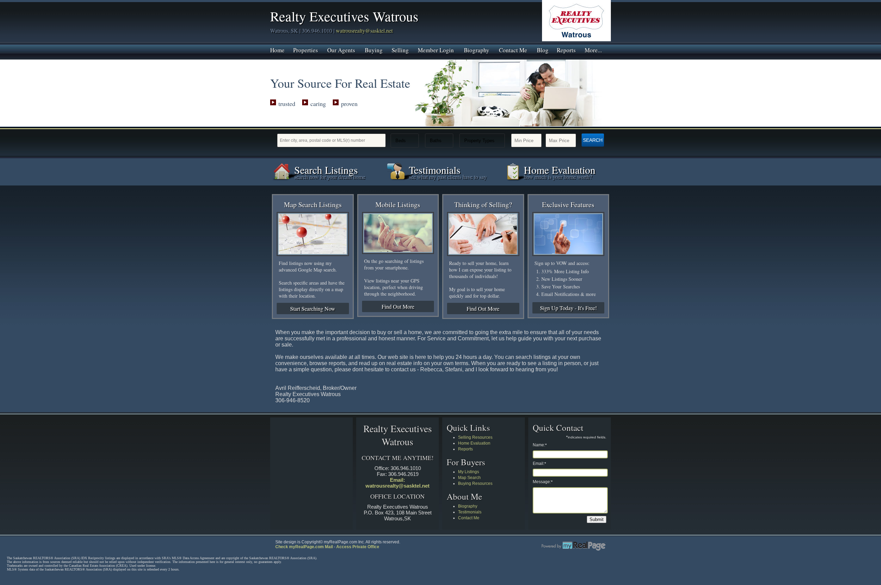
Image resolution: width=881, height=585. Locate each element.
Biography (476, 49)
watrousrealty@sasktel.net (364, 30)
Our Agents (341, 49)
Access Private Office (357, 546)
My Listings (468, 471)
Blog (543, 49)
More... (593, 49)
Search (593, 140)
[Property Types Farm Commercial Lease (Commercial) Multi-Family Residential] (482, 141)
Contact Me (513, 49)
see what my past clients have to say (448, 176)
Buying (374, 49)
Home (277, 49)
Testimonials (469, 512)
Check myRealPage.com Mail (304, 546)
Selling (400, 49)
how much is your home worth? (558, 176)
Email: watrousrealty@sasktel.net (397, 483)
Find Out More (398, 306)
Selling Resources (475, 437)
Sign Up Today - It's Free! (568, 307)
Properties (305, 49)
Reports (566, 49)
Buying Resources (475, 483)
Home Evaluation (474, 443)
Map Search (469, 477)
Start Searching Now (312, 308)
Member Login (436, 49)
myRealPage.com (574, 546)
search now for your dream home (329, 176)
